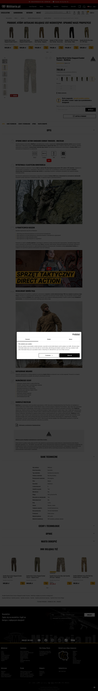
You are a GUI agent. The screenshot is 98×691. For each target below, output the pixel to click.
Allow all (69, 355)
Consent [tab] (27, 339)
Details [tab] (49, 339)
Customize (48, 355)
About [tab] (70, 339)
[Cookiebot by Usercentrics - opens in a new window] (73, 335)
